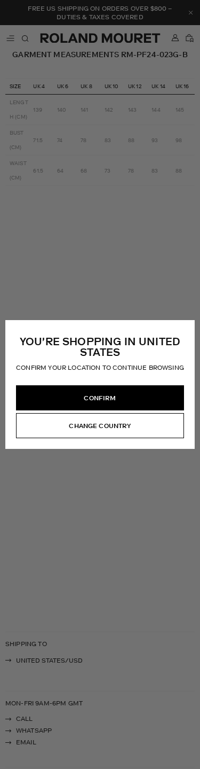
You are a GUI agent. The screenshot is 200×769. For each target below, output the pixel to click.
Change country (100, 426)
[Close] (186, 328)
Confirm (100, 398)
